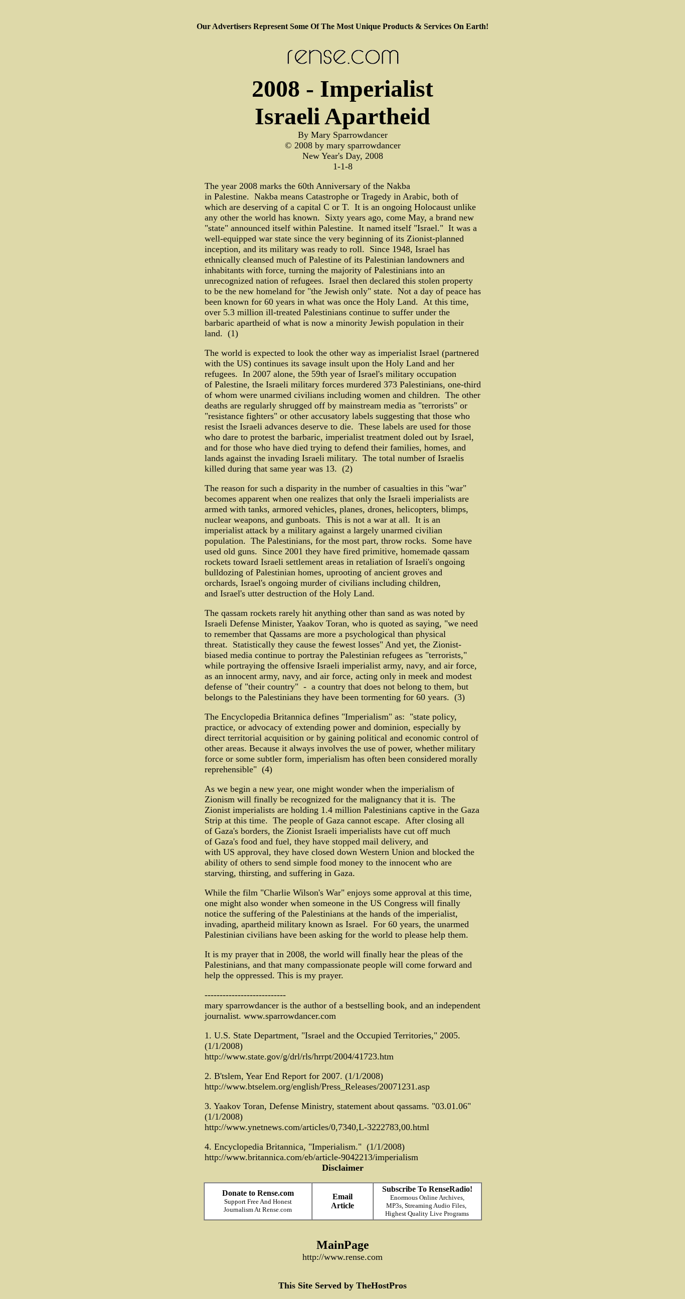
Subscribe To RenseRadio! (427, 1189)
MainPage (342, 1244)
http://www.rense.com (342, 1257)
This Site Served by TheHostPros (342, 1285)
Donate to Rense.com (258, 1193)
